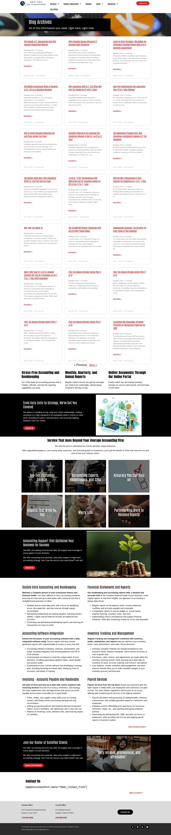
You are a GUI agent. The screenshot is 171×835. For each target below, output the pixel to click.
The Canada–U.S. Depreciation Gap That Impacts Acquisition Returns (40, 43)
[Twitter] (137, 827)
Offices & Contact (135, 793)
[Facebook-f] (132, 827)
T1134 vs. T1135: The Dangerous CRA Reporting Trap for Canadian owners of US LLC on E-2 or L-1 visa (84, 181)
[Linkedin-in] (142, 827)
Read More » (28, 66)
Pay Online (54, 9)
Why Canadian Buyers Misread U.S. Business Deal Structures (82, 43)
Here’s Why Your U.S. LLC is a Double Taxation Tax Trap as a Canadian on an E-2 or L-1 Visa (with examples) (40, 275)
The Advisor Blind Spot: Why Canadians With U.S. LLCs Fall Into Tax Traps (40, 180)
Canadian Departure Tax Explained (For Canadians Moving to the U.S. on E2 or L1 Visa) (85, 136)
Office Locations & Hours (136, 727)
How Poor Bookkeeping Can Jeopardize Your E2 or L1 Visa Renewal (129, 88)
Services (53, 4)
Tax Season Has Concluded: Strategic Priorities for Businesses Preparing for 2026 (129, 325)
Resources (112, 4)
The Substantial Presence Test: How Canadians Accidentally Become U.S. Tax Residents (129, 136)
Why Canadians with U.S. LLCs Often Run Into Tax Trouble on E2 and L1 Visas (84, 88)
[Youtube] (147, 827)
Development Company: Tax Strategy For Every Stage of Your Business (129, 229)
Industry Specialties (71, 4)
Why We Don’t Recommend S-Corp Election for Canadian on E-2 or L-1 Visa (130, 180)
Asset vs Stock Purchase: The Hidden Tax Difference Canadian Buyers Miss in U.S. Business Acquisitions (129, 44)
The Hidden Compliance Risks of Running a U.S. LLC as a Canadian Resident (41, 88)
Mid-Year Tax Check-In (33, 227)
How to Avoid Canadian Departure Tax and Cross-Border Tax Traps (39, 135)
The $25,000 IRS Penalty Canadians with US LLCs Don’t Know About (84, 229)
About (98, 4)
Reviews (89, 4)
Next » (93, 364)
